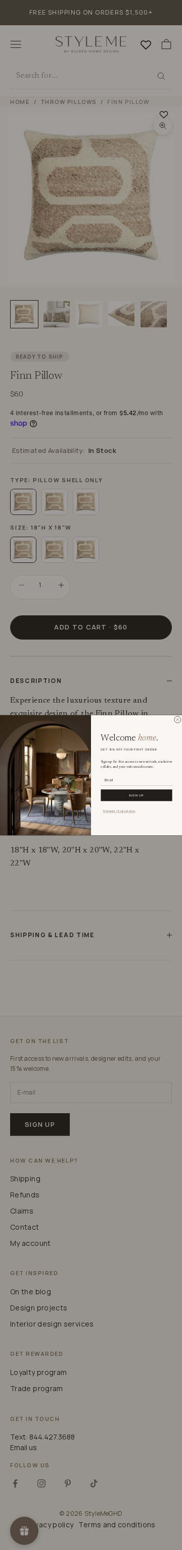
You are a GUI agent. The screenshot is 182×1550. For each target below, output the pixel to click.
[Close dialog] (177, 719)
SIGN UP (136, 795)
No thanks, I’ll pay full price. (119, 811)
